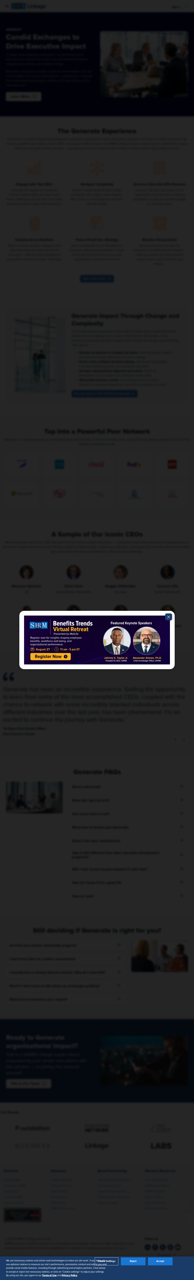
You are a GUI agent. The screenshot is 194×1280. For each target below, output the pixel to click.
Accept (160, 1261)
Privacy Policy (69, 1275)
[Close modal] (168, 616)
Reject (133, 1261)
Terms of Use (49, 1275)
